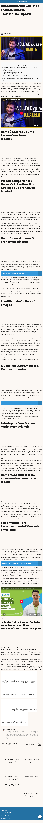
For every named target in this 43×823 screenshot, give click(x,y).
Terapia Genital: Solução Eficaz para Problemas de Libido (9, 744)
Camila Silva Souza (8, 33)
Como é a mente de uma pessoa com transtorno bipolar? (14, 65)
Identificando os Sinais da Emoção (9, 70)
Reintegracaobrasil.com (21, 1)
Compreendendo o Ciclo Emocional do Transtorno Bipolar (14, 75)
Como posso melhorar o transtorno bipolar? (11, 69)
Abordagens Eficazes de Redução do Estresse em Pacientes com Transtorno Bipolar (33, 744)
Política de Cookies (5, 815)
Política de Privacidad (6, 812)
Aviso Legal (3, 814)
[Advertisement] (21, 24)
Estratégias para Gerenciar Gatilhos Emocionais (12, 73)
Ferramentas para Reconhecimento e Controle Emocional (14, 77)
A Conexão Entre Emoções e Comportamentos (12, 72)
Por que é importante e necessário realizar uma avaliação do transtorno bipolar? (19, 67)
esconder (24, 63)
